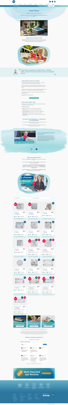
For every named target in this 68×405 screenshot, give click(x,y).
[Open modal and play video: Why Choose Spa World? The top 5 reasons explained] (34, 183)
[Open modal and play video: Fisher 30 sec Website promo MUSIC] (34, 55)
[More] (19, 206)
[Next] (36, 149)
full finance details (43, 329)
